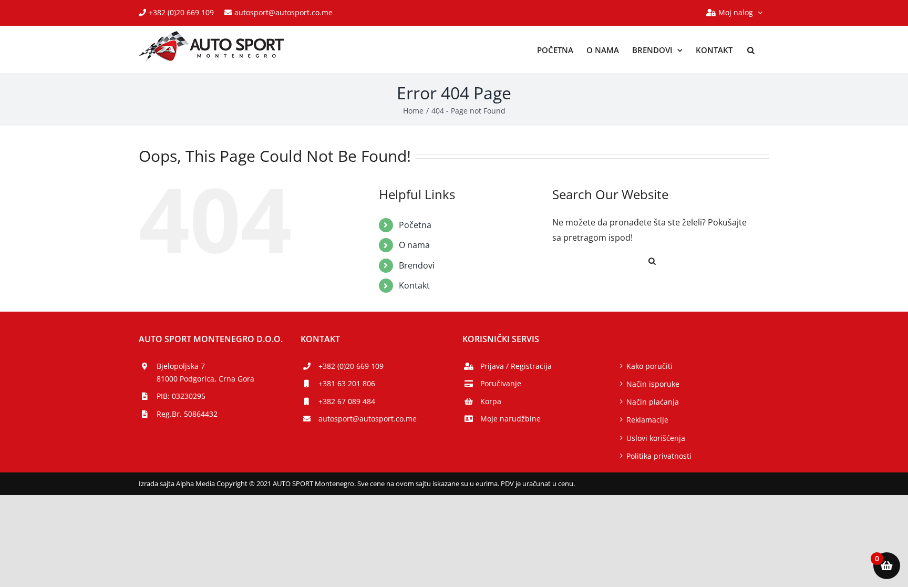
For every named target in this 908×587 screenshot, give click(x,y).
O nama (414, 245)
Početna (415, 225)
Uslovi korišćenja (655, 438)
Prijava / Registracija (516, 366)
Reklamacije (647, 420)
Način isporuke (652, 384)
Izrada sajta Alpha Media (177, 483)
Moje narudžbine (510, 419)
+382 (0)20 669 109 (181, 12)
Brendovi (417, 265)
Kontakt (414, 285)
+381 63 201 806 (346, 383)
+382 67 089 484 (346, 401)
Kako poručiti (649, 366)
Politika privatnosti (659, 456)
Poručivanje (500, 383)
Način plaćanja (652, 402)
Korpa (490, 401)
